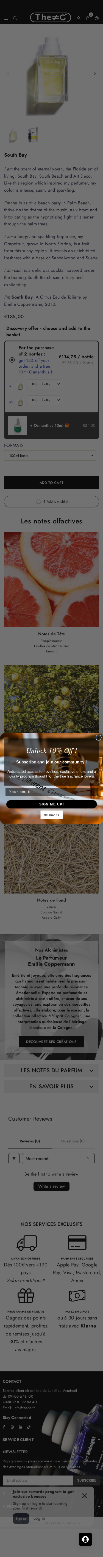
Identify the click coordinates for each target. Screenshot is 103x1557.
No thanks (51, 814)
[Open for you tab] (85, 1539)
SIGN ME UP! (51, 804)
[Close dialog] (98, 737)
